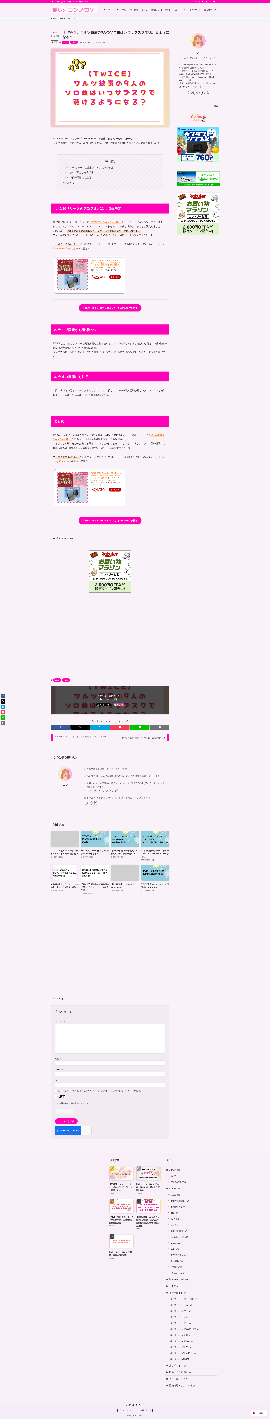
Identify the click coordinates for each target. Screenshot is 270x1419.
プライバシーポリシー (128, 1410)
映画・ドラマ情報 (180, 1372)
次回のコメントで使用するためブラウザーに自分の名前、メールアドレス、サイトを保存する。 (100, 1091)
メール (59, 1069)
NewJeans (177, 1242)
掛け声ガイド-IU (179, 1316)
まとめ (70, 182)
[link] (86, 803)
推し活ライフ (177, 1365)
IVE (174, 1224)
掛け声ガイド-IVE (180, 1322)
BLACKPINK (177, 1206)
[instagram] (199, 1)
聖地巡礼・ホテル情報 (182, 1385)
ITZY (174, 1218)
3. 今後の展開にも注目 (79, 177)
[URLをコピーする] (159, 727)
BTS (174, 1212)
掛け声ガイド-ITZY (180, 1311)
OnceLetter (178, 1272)
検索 (216, 105)
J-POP (174, 1169)
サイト (58, 1080)
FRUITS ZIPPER (179, 1182)
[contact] (214, 1)
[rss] (210, 1)
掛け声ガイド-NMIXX (181, 1341)
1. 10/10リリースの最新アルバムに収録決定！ (91, 167)
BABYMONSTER (179, 1200)
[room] (206, 1)
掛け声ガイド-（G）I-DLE (183, 1298)
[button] (60, 727)
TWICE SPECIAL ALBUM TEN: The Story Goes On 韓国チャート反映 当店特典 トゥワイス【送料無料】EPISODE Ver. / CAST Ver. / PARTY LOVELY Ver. (106, 263)
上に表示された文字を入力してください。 (74, 1103)
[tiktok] (203, 1)
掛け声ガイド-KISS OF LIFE (184, 1329)
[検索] (217, 1)
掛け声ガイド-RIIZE (181, 1346)
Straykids (176, 1260)
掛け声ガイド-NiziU (180, 1335)
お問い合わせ (145, 1410)
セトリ (174, 1286)
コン (65, 784)
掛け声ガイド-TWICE (182, 1359)
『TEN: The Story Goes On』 (106, 222)
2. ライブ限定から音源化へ (81, 172)
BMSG (175, 1176)
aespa (175, 1194)
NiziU (174, 1248)
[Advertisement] (110, 633)
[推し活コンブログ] (74, 9)
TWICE (74, 42)
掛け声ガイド (178, 1292)
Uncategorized (178, 1279)
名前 (58, 1058)
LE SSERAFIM (179, 1236)
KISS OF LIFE (178, 1230)
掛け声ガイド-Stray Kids (183, 1353)
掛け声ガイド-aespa (181, 1304)
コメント (60, 1021)
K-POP (65, 42)
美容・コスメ (178, 1378)
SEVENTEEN (178, 1254)
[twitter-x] (195, 1)
